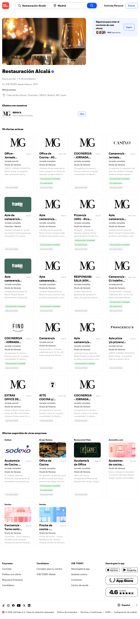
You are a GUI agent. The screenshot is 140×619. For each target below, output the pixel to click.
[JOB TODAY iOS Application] (113, 570)
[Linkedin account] (29, 605)
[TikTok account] (3, 605)
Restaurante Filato (82, 440)
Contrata (6, 568)
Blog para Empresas (12, 579)
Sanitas (8, 504)
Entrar (131, 5)
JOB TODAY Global (46, 574)
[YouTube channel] (19, 605)
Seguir (129, 27)
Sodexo (8, 440)
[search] (92, 5)
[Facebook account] (13, 605)
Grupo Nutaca (45, 440)
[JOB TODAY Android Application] (130, 570)
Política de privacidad (67, 612)
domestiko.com (116, 440)
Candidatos (8, 585)
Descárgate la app (80, 568)
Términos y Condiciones (91, 612)
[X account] (24, 605)
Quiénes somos (79, 574)
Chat (82, 114)
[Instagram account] (8, 605)
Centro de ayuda (79, 585)
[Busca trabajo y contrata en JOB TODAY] (5, 5)
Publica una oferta (11, 574)
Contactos (76, 579)
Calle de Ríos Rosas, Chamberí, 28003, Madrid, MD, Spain (36, 95)
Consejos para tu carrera (49, 568)
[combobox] (36, 6)
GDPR (107, 612)
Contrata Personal (113, 5)
